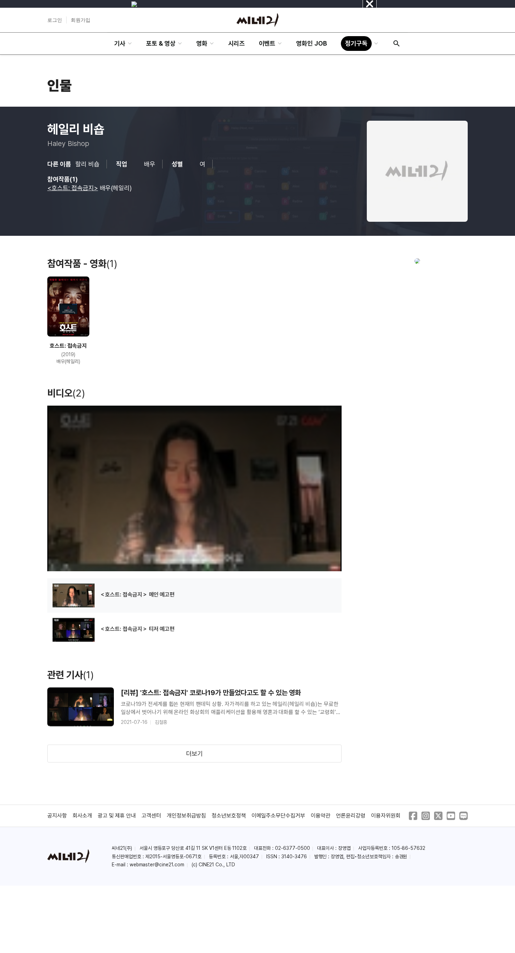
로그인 (54, 20)
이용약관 (320, 815)
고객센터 (151, 815)
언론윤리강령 (350, 815)
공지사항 (57, 815)
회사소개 (82, 815)
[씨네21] (257, 20)
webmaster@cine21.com (157, 864)
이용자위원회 (385, 815)
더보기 (194, 753)
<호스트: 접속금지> (72, 188)
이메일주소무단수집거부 (278, 815)
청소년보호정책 (229, 815)
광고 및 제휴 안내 (117, 815)
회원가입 (80, 20)
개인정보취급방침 (186, 815)
